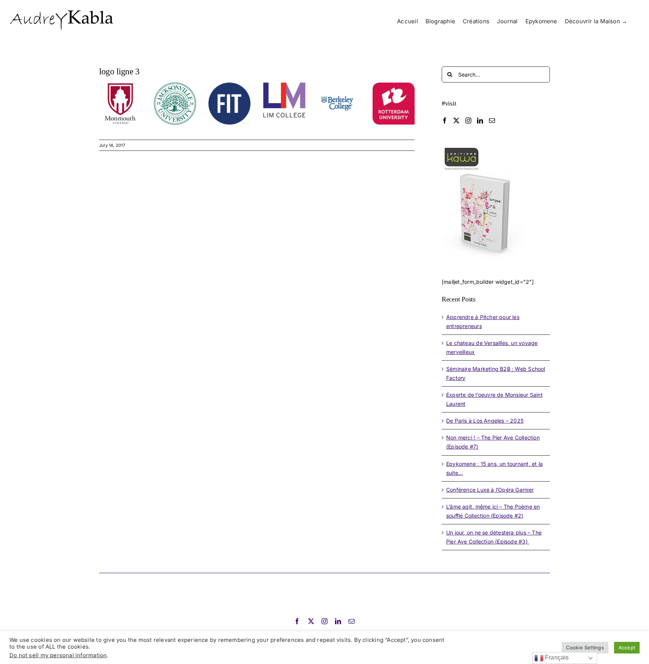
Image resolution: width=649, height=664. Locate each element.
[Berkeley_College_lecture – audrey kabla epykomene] (339, 85)
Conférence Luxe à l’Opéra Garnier (490, 489)
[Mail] (492, 120)
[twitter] (311, 621)
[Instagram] (468, 120)
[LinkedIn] (480, 120)
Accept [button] (627, 647)
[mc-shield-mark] (120, 85)
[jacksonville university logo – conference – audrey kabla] (175, 85)
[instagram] (324, 621)
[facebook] (297, 621)
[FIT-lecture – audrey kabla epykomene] (229, 85)
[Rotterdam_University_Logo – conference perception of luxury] (394, 85)
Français (556, 657)
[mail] (352, 621)
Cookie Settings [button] (585, 647)
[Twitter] (456, 120)
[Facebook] (445, 120)
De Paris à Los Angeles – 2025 (485, 420)
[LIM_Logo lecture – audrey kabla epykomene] (284, 85)
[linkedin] (338, 621)
